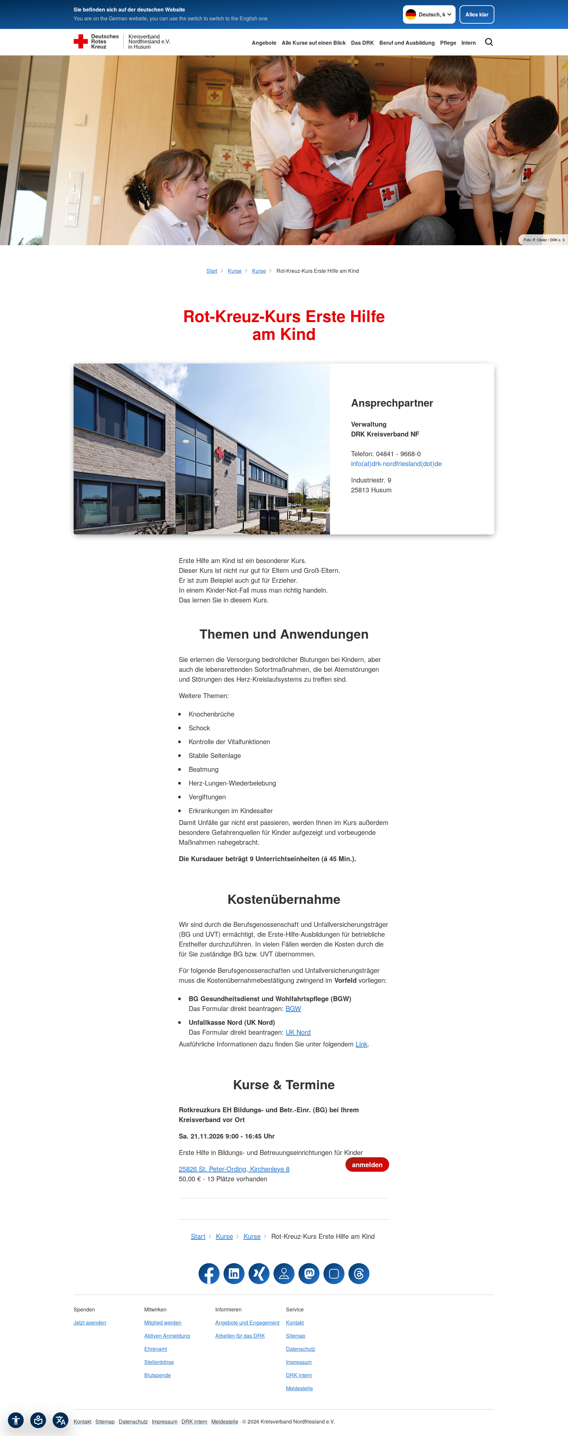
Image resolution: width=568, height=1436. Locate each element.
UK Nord (298, 1032)
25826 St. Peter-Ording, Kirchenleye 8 (234, 1168)
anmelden (367, 1164)
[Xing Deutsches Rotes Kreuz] (259, 1273)
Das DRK (362, 42)
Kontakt (295, 1322)
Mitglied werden (162, 1322)
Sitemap (295, 1335)
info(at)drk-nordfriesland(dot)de (396, 463)
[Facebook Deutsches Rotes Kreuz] (209, 1273)
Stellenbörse (159, 1362)
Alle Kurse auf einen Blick (314, 42)
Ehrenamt (155, 1349)
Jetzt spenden (90, 1322)
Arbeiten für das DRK (240, 1335)
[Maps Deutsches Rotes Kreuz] (284, 1273)
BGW (293, 1008)
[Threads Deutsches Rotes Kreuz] (358, 1273)
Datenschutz (300, 1349)
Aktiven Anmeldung (167, 1335)
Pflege (448, 42)
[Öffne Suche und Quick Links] (489, 42)
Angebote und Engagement (247, 1322)
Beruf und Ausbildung (407, 42)
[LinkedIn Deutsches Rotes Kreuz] (234, 1273)
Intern (469, 42)
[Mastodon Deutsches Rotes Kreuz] (309, 1273)
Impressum (299, 1362)
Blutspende (157, 1375)
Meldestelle (299, 1388)
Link (361, 1043)
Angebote (264, 42)
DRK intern (299, 1375)
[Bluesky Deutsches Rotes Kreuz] (333, 1273)
